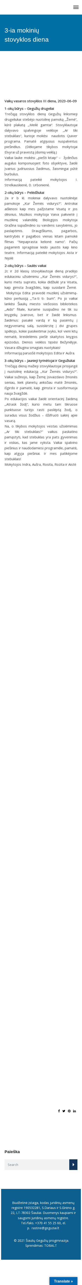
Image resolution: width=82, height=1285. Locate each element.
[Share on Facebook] (59, 1111)
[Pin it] (69, 1111)
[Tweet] (63, 1111)
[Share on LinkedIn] (74, 1111)
